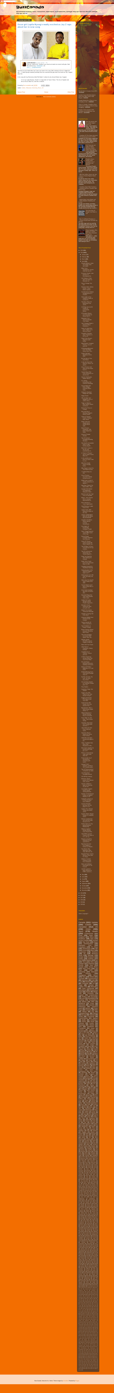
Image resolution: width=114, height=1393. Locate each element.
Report (93, 1126)
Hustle (80, 1264)
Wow (92, 962)
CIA (81, 1323)
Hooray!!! (81, 1178)
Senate (91, 1357)
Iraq (79, 1220)
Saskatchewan (85, 1105)
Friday (96, 1298)
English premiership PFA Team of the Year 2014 (86, 699)
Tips (83, 977)
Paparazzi (96, 1346)
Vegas (93, 1282)
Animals (91, 985)
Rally (93, 1067)
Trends (96, 1136)
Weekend (84, 1314)
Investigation (82, 1206)
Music (39, 88)
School (86, 1112)
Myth (92, 1240)
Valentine (81, 1214)
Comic (86, 1087)
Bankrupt (87, 1321)
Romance (96, 1356)
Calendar (87, 1288)
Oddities (88, 960)
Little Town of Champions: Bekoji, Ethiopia (87, 648)
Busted (88, 982)
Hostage (86, 1301)
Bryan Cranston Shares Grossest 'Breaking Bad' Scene (87, 631)
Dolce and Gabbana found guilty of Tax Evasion (86, 865)
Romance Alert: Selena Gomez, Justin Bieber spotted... (87, 288)
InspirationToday (84, 1013)
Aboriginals (92, 1198)
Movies (91, 1052)
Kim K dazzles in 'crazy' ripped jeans (87, 503)
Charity (85, 1200)
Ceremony (88, 1254)
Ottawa (84, 1011)
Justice (80, 1134)
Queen (80, 1310)
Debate (92, 1028)
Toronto (81, 965)
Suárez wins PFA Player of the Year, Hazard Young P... (86, 694)
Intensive (82, 1335)
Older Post (71, 92)
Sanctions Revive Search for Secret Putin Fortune (86, 734)
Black (86, 1101)
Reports (88, 973)
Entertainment (88, 943)
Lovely (92, 1023)
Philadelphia (81, 1349)
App (88, 1231)
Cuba (80, 1234)
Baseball (81, 1175)
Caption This (83, 986)
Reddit (81, 1356)
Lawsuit (96, 1050)
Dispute (93, 1132)
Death (88, 1083)
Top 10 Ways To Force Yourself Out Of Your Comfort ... (87, 548)
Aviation (83, 1063)
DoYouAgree (82, 1045)
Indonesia (87, 1190)
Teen (89, 1136)
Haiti (95, 1263)
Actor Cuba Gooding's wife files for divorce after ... (87, 591)
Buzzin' (88, 1008)
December (84, 890)
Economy (91, 993)
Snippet (94, 1360)
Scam (80, 1312)
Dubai (95, 1294)
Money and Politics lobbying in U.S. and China (87, 668)
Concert (88, 1256)
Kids (86, 1239)
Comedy (81, 1176)
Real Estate (82, 1136)
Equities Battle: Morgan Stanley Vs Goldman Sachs (87, 815)
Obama (80, 1162)
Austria (80, 1320)
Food (94, 1166)
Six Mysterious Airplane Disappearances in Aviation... (87, 293)
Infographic (84, 1089)
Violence (88, 1061)
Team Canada (87, 1182)
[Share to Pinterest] (49, 85)
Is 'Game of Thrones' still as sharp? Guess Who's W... (87, 454)
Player (94, 1170)
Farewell (88, 1010)
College (84, 1324)
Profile (85, 1353)
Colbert (80, 1324)
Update (95, 922)
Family (81, 958)
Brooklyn (96, 1321)
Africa (92, 937)
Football (96, 1049)
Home (46, 92)
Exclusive (81, 1029)
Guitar (90, 1263)
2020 (81, 904)
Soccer (95, 975)
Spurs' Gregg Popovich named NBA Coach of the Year (87, 533)
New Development (90, 1035)
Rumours (88, 1076)
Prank (80, 1272)
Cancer (80, 1123)
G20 (95, 1262)
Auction (89, 1319)
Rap (87, 1274)
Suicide (87, 1155)
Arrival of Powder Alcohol (85, 435)
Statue (90, 1361)
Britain (90, 1252)
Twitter (80, 1087)
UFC (97, 1247)
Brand (87, 1175)
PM (95, 1151)
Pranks (80, 1163)
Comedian (81, 1074)
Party (80, 1152)
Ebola (93, 1041)
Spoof (80, 1227)
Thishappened (92, 1227)
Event (94, 1295)
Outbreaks (92, 1162)
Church (96, 1216)
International (82, 990)
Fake (81, 1235)
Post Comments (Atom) (49, 96)
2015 (81, 893)
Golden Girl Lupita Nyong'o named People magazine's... (87, 601)
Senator (96, 1357)
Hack (88, 1188)
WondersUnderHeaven (92, 1103)
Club (87, 1255)
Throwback (81, 1228)
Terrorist (88, 1143)
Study (80, 1155)
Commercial (93, 1255)
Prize (90, 1272)
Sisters (87, 1211)
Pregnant (93, 1152)
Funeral (94, 1235)
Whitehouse (81, 1198)
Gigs (84, 1114)
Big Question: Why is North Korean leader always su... (87, 709)
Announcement (93, 978)
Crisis (88, 929)
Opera (86, 1346)
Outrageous (82, 975)
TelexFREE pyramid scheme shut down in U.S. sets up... (87, 835)
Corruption (81, 1327)
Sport (81, 931)
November (84, 888)
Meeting (80, 1306)
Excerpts (87, 1140)
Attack (91, 1069)
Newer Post (21, 92)
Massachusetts (82, 1341)
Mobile (96, 1191)
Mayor (94, 1222)
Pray (85, 1122)
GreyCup (88, 1236)
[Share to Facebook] (47, 85)
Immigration (82, 1046)
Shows (86, 1226)
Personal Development (92, 1058)
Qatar (81, 1354)
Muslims (89, 1306)
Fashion (90, 958)
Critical (82, 1258)
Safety (96, 1275)
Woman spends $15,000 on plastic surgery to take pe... (87, 641)
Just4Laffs (96, 1302)
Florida (89, 1166)
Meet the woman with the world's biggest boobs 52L (91, 123)
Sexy (81, 1226)
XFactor (80, 1284)
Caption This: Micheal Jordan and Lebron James (87, 810)
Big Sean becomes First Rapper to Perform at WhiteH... (87, 845)
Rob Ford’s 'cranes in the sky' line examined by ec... (86, 449)
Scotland (82, 1276)
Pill (91, 1349)
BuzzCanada (30, 7)
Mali (95, 1305)
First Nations (86, 1202)
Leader (84, 1191)
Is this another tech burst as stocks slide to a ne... (87, 459)
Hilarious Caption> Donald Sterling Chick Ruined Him (86, 830)
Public (89, 1244)
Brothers (96, 1287)
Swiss (85, 1364)
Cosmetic (80, 1293)
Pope (87, 1194)
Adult (80, 1231)
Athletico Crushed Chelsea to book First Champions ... (87, 860)
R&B (85, 1354)
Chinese (83, 1125)
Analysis (95, 1116)
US (42, 88)
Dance (86, 1259)
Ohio (80, 1308)
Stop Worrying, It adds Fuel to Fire (87, 507)
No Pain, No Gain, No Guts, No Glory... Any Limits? (87, 678)
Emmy (91, 1330)
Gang (81, 1299)
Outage (90, 1346)
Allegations (81, 1057)
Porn (95, 1271)
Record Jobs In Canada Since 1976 (88, 91)
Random (83, 1047)
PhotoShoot (82, 1085)
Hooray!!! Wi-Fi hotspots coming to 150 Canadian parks (87, 766)
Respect (81, 1246)
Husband (84, 1160)
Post (91, 1224)
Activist (89, 1286)
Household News (83, 1079)
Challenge (93, 1290)
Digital (84, 1294)
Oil (79, 1122)
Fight (84, 1187)
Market (91, 1107)
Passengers (81, 1243)
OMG (92, 1001)
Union (87, 1282)
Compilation (92, 1063)
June (83, 876)
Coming (94, 1324)
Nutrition (87, 1121)
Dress (91, 1218)
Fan (86, 1297)
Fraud (82, 1050)
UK (84, 953)
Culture (89, 1293)
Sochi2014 (93, 1226)
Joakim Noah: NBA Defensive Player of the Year (87, 511)
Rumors (83, 1096)
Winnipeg (82, 1025)
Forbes (94, 1202)
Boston (91, 1287)
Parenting (81, 1194)
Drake (80, 1140)
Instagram (91, 1074)
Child (96, 1158)
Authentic (87, 1320)
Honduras (81, 1301)
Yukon (93, 1368)
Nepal (85, 1343)
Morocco (84, 1342)
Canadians (82, 947)
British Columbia (90, 1043)
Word (94, 1283)
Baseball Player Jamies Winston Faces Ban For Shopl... (87, 855)
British (93, 1100)
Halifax (94, 1188)
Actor (82, 1104)
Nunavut (87, 1345)
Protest (96, 1046)
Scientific (93, 1171)
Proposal (81, 1210)
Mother (80, 1103)
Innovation (81, 1086)
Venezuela (94, 1367)
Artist (80, 1319)
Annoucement (91, 1199)
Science (81, 1090)
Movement (83, 1267)
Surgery (93, 1163)
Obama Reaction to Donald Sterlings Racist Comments (86, 714)
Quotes (83, 1054)
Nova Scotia (84, 1208)
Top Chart (86, 942)
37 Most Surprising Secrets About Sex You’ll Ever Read (86, 658)
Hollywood (28, 88)
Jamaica (81, 1302)
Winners (85, 1183)
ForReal (81, 1098)
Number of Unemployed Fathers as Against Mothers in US (87, 795)
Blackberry (86, 1287)
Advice (87, 1316)
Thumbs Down (82, 1129)
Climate (82, 1255)
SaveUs (91, 1005)
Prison (86, 1154)
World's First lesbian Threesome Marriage (87, 610)
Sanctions (86, 1357)
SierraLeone (81, 1360)
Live (88, 1266)
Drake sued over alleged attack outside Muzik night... (85, 423)
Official (95, 1306)
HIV (89, 1299)
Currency (86, 1327)
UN (79, 1183)
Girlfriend (89, 1148)
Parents (88, 1270)
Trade (94, 1182)
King (88, 1222)
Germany (95, 1187)
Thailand (94, 1364)
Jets (86, 1302)
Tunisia (80, 1367)
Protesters (90, 1353)
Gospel (88, 1332)
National (96, 1207)
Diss (87, 1031)
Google (82, 1204)
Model (87, 1119)
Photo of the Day (82, 1309)
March (83, 259)
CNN (96, 1215)
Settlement (88, 1358)
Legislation (81, 1081)
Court (80, 982)
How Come (86, 968)
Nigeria (94, 1192)
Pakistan (88, 1170)
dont (95, 1314)
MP (97, 1266)
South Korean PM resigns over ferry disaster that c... (86, 704)
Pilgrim (87, 1349)
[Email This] (42, 85)
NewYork (92, 1160)
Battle (84, 1020)
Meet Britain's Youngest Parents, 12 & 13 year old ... (87, 345)
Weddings (81, 1130)
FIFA (80, 1187)
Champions (88, 1123)
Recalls (96, 1354)
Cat (87, 1290)
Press (80, 1100)
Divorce (80, 1133)
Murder (80, 1121)
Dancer (91, 1327)
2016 (81, 895)
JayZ (89, 1335)
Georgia (80, 1263)
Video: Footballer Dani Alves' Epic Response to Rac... (87, 744)
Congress (93, 1232)
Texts (89, 1364)
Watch (88, 1230)
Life (85, 1167)
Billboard (80, 1287)
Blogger (77, 1380)
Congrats (81, 1049)
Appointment (87, 1317)
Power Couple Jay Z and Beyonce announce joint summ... (86, 760)
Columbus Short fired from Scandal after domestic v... (86, 724)
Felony (81, 1331)
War (94, 1143)
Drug (96, 1218)
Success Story (83, 1042)
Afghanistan (81, 1251)
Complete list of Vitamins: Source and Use (86, 653)
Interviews (82, 1005)
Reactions (81, 1171)
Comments (90, 1016)
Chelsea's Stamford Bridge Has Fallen (86, 392)
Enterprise (89, 1159)
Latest (94, 1336)
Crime (93, 1078)
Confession (95, 1256)
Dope (88, 1041)
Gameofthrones (88, 1203)
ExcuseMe (94, 996)
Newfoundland (94, 1178)
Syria (80, 1182)
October (84, 885)
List (88, 1081)
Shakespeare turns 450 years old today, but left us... (87, 576)
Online (89, 1151)
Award (83, 1137)
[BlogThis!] (44, 85)
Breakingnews (82, 1071)
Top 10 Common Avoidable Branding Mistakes (87, 439)
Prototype (96, 1353)
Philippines (83, 1179)
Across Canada (83, 940)
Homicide (94, 1299)
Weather (81, 1144)
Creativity (92, 1097)
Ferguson (90, 1125)
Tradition (85, 1365)
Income (88, 1238)
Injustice (96, 1301)
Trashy (88, 1116)
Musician (87, 1141)
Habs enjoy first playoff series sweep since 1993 (87, 581)
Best (97, 1231)
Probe (94, 1272)
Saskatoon (81, 1211)
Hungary (90, 1334)
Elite (95, 1328)
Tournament (91, 1092)
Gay (93, 1011)
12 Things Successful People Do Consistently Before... (87, 309)
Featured (91, 957)
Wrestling (81, 1250)
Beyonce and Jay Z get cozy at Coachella (87, 494)
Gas (85, 1299)
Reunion (86, 1356)
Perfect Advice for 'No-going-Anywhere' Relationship (87, 825)
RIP (96, 948)
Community (81, 1256)
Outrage (83, 1242)
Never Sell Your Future (87, 644)
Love (83, 998)
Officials (88, 1268)
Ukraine (82, 1230)
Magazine (83, 1052)
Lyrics (94, 1167)
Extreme (95, 1104)
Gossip (89, 1050)
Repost (80, 1036)
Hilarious (91, 1029)
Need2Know (84, 1126)
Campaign (85, 983)
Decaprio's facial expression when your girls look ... (86, 606)
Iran (86, 1335)
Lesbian (80, 1338)
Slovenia (96, 1312)
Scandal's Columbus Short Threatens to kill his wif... (86, 335)
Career (86, 1038)
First (92, 1087)
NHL (94, 1081)
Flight (80, 1262)
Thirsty (80, 1092)
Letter (94, 1239)
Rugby (81, 1357)
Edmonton (81, 1148)
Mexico (90, 1191)
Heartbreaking (90, 1098)
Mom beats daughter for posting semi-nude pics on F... (87, 749)
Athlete (88, 992)
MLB (85, 1305)
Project (96, 1224)
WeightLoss (90, 1314)
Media (93, 1064)
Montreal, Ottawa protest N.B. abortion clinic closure (87, 780)
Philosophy (89, 1243)
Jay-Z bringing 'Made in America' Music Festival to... (87, 325)
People (80, 1271)
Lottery (92, 1266)
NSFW (90, 1207)
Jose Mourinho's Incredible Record (86, 773)
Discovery (85, 980)
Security (90, 1312)
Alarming (91, 963)
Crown (85, 1293)
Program (94, 1194)
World (93, 1042)
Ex (79, 1202)
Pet (85, 1271)
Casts (90, 1323)
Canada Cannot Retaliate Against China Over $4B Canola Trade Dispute (87, 96)
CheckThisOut (83, 1018)
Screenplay (85, 1312)
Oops (94, 1039)
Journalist (81, 1239)
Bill (95, 1214)
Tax (88, 1212)
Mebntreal (94, 1341)
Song (85, 1172)
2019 (81, 902)
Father (87, 1133)
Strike (95, 1361)
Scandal (95, 940)
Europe (81, 957)
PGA (94, 1268)
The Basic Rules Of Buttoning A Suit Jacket (86, 303)
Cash (85, 1323)
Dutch (91, 1328)
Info (94, 1083)
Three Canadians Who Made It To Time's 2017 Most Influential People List (91, 232)
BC (90, 1137)
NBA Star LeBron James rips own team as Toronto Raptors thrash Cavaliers (88, 176)
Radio (88, 1354)
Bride (91, 1321)
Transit (94, 1365)
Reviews (89, 1054)
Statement (85, 1361)
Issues (80, 1167)
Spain (81, 1313)
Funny (84, 950)
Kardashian (81, 1222)
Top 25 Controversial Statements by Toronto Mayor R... (86, 553)
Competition (84, 1097)
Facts (82, 1219)
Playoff (89, 1309)
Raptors (88, 1210)
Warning (80, 1368)
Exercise (96, 1330)
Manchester (93, 1339)
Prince (80, 1154)
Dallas (80, 1259)
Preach (89, 1352)
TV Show (94, 947)
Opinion (95, 1018)
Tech (84, 962)
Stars (87, 1279)
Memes (89, 1046)
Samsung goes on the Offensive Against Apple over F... (87, 571)
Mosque (89, 1342)
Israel (94, 1238)
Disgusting (92, 1118)
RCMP (93, 1134)
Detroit (80, 1294)
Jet (95, 1220)
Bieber (80, 1200)
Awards (81, 967)
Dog (88, 1294)
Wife (88, 1130)
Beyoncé (83, 1158)
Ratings (85, 1310)
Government (86, 948)
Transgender (89, 1228)
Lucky (91, 1338)
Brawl (89, 1186)
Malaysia (90, 1305)
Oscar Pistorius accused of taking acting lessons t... (86, 477)
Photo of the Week (84, 1032)
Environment (87, 1295)
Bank (94, 1174)
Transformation (92, 1280)
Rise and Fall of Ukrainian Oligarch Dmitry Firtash (86, 413)
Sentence (81, 1143)
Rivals (82, 1053)
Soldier (80, 1361)
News (96, 942)
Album (89, 1156)
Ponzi (89, 1350)
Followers (86, 1331)
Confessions (81, 1325)
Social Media (93, 967)
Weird (85, 1368)
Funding (89, 1187)
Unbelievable (93, 995)
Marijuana (86, 1240)
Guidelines (94, 1332)
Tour (82, 1196)
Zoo (97, 1368)
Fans (96, 1159)
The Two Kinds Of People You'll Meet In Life (91, 212)
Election (93, 1031)
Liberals (89, 1206)
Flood (84, 1298)
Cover (91, 1200)
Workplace (93, 1183)
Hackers (94, 1219)
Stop (90, 1195)
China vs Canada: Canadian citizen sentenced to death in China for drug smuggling (88, 106)
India (80, 1141)
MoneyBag (94, 986)
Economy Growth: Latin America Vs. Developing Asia (87, 275)
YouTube (87, 1250)
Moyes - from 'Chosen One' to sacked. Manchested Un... (87, 499)
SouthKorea (87, 1278)
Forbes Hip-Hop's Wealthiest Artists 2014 (86, 355)
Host (95, 1204)
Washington (88, 1283)
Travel (94, 1212)
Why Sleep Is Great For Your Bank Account (87, 468)
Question (90, 1179)
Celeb (88, 1104)
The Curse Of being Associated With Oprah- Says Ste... (86, 636)
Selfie (96, 1179)
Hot (86, 1334)
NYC (94, 1141)
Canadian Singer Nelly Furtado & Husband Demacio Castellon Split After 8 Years (88, 188)
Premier (94, 1352)
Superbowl (95, 1155)
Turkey (90, 1313)
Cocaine (87, 1232)
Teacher (85, 1227)
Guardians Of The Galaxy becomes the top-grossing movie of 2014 (88, 136)
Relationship (88, 1110)
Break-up (93, 1175)
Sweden (80, 1364)
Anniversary (95, 1251)
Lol (93, 983)
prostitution (83, 1286)
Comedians (95, 1053)
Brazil (94, 1186)
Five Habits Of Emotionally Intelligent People (86, 528)
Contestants (88, 1325)
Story (93, 1128)
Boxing (93, 1112)
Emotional (93, 1259)
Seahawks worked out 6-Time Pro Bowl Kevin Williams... (87, 800)
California (81, 1254)
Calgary (92, 1093)
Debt (81, 1218)
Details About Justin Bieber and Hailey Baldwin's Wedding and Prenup (87, 201)
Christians (89, 1216)
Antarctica (81, 1317)
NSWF (80, 1343)
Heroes (80, 1119)
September (85, 883)
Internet (93, 1101)
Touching (81, 978)
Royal (87, 1171)
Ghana (96, 1331)
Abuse (94, 1230)
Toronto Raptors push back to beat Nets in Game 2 (87, 586)
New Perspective (85, 1192)
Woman (92, 1085)
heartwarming (94, 1284)
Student (80, 1174)
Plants (80, 1350)
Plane (86, 1152)
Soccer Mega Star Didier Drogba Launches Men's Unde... (86, 388)
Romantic (94, 1310)
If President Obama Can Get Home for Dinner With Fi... (86, 315)
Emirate (86, 1330)
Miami (85, 1306)
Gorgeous (82, 1332)
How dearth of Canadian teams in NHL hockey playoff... (87, 444)
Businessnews (82, 1093)
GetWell (96, 1203)
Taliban (82, 1212)
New (91, 938)
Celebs (23, 88)
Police (84, 1021)
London (89, 1167)
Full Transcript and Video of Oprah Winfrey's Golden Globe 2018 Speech (91, 147)
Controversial (89, 933)
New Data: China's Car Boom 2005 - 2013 (87, 486)
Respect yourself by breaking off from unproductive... (86, 840)
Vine (88, 1248)
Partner (94, 1308)
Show (80, 1172)
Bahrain (93, 1320)
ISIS (88, 1064)
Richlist (94, 1210)
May (83, 874)
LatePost (90, 1150)
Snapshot (82, 937)
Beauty (95, 1013)
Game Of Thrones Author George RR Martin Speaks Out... (87, 543)
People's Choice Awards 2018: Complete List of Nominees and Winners (87, 111)
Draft (91, 1294)
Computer (89, 1291)
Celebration (94, 1020)
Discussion (89, 1094)
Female (94, 1260)
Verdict (81, 1016)
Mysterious (88, 1108)
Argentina (94, 1317)
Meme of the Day (83, 1207)
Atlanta (84, 1319)
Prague (84, 1352)
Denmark (80, 1328)
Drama (93, 1147)
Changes (93, 1146)
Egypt (82, 1159)
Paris (96, 1094)
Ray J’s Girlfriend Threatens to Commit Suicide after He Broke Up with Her (88, 220)
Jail (89, 1264)
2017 (81, 897)
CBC (81, 1288)
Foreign (80, 1203)
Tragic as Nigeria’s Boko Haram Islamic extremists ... (87, 404)
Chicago (82, 1216)
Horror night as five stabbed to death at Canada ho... (87, 298)
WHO (80, 1314)
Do (94, 1139)
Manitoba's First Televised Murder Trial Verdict (86, 320)
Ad (91, 1214)
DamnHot (95, 1130)
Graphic (87, 1219)
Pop (87, 1134)
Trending (81, 1000)
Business (81, 1083)
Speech (94, 1246)
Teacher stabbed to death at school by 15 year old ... (86, 785)
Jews (93, 1335)
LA (90, 1239)
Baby (80, 1101)
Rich (89, 1310)
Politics (84, 996)
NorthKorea (81, 1223)
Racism (80, 1274)
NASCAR (94, 1342)
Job (97, 1125)
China (83, 1118)
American (95, 1144)
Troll (94, 1105)
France (88, 1298)
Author (92, 1231)
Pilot (95, 1349)
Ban (85, 1107)
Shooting (85, 1195)
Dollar (86, 1218)
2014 (81, 252)
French (89, 1262)
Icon (97, 1087)
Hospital (81, 1190)
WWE (88, 1196)
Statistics (95, 1032)
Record (83, 1015)
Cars (81, 1232)
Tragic (80, 985)
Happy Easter (84, 395)
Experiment (81, 1297)
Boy (86, 1252)
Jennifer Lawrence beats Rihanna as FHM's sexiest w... (86, 870)
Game (93, 1140)
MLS (95, 1338)
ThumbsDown (93, 1000)
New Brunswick (90, 1168)
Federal (86, 1111)
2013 (81, 250)
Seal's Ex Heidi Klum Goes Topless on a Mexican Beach (86, 330)
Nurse (96, 1223)
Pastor (94, 1270)
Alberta (88, 1049)
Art (86, 1082)
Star (94, 1086)
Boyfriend (85, 1215)
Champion (92, 1047)
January (84, 254)
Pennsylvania (83, 1347)
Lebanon (82, 1266)
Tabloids (92, 1015)
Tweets (96, 1228)
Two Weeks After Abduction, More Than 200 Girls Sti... (87, 850)
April (83, 261)
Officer (82, 1115)
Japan (90, 1220)
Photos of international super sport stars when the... (87, 754)
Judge (90, 1302)
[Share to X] (45, 85)
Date (95, 1327)
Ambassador (82, 1199)
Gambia (91, 1331)
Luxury (80, 1305)
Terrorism (95, 952)
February (84, 256)
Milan (80, 1342)
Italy (80, 1191)
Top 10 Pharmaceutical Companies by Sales (87, 770)
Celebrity (95, 1164)
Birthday (81, 1164)
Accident (83, 1156)
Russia (80, 1128)
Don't (80, 960)
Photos (88, 1065)
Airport (88, 1251)
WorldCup (82, 1003)
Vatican (88, 1367)
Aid (84, 1231)
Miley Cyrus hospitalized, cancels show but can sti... (87, 270)
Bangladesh (81, 1321)
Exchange (87, 1260)
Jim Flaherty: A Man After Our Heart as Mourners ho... (86, 280)
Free (92, 1298)
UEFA (84, 1367)
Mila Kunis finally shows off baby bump (86, 464)
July (83, 879)
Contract (94, 1291)
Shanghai (94, 1358)
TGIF (91, 1279)
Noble (96, 1240)
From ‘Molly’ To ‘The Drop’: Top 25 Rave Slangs (87, 719)
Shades (94, 1276)
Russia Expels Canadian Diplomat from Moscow (86, 538)
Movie (93, 1119)
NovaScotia (89, 1223)
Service (81, 1358)
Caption (90, 1158)
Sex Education (84, 1181)
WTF (80, 1026)
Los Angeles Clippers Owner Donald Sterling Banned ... (86, 790)
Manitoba (87, 1078)
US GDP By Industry (86, 776)
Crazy (92, 1003)
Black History (82, 1186)
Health (95, 931)
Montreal (81, 1065)
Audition (94, 1319)
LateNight (81, 1058)
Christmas (95, 1096)
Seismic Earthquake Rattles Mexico (86, 377)
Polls (85, 1350)
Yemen (89, 1368)
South (94, 1172)
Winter (94, 1248)
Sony (89, 1172)
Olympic (83, 1151)
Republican (81, 1275)
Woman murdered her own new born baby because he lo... (87, 820)
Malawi (85, 1339)
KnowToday (95, 1264)
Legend (81, 995)
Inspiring (94, 1190)
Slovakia (88, 1360)
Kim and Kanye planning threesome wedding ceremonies (87, 663)
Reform (93, 1274)
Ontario (92, 1025)
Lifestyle (81, 963)
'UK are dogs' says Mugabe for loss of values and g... (86, 399)
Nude (80, 1112)
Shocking (93, 1181)
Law (97, 1150)
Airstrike (87, 1184)
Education (81, 1041)
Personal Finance (84, 1075)
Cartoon (81, 1094)
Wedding (95, 1061)
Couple (90, 1060)
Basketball (84, 1072)
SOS (90, 970)
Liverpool (86, 1338)
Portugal (94, 1350)
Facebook (82, 1166)
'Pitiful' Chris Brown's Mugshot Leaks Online (86, 340)
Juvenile (81, 1023)
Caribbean (81, 1290)
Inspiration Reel (85, 945)
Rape (80, 1195)
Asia (91, 965)
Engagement (95, 1234)
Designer (94, 1293)
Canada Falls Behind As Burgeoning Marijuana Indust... (86, 490)
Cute (87, 1147)
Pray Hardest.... (85, 687)
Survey (80, 1247)
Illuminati (96, 1334)
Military (84, 1001)
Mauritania (88, 1341)
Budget (91, 1215)
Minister (80, 1168)
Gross (85, 1263)
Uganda (80, 1282)
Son (87, 1128)
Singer (96, 1054)
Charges (96, 1123)
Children (88, 1139)
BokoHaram (88, 1164)
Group (94, 1236)
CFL (95, 1252)
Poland (94, 1309)
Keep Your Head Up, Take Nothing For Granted (86, 558)
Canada (82, 922)
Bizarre (92, 1057)
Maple (94, 1206)
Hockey (80, 1043)
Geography (81, 1236)
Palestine (81, 1270)
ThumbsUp (82, 1028)
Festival (93, 1133)
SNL (92, 1275)
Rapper (83, 1060)
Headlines (82, 938)
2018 (81, 899)
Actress (81, 1069)
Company (81, 1147)
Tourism (81, 1068)
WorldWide (91, 998)
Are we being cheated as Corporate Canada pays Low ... (87, 683)
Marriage (90, 955)
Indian (91, 1301)
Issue (93, 1111)
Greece (89, 1204)
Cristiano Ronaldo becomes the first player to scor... (86, 805)
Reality (88, 1086)
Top (79, 1038)
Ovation (84, 1308)
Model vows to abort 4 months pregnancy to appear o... (87, 482)
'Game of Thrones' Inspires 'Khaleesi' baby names (86, 418)
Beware (93, 1072)
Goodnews (90, 1026)
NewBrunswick (93, 1343)
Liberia (80, 1240)
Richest (90, 1356)
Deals (92, 1021)
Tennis (86, 1100)
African (80, 1184)
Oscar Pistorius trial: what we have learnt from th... (87, 368)
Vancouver (92, 1056)
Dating (96, 982)
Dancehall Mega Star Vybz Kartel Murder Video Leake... (87, 596)
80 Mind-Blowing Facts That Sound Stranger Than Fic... (87, 673)
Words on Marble (86, 1034)
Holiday (93, 1176)
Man (90, 1114)
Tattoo (92, 1247)
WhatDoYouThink (90, 1068)
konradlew (65, 1380)
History (83, 1056)
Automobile (92, 1082)
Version (94, 1313)
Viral (87, 1214)
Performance (92, 1347)
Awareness (82, 952)
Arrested (94, 1184)
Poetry (89, 1115)
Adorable (94, 1250)
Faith (93, 980)
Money (96, 1114)
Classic (94, 1323)
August (84, 881)
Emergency (81, 1330)
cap (80, 1369)
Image (85, 1264)
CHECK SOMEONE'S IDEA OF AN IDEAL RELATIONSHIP (87, 516)
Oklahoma (81, 1346)
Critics (88, 1258)
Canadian (83, 927)
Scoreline (93, 1154)
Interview (86, 1067)
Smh (80, 1278)
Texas (96, 1279)
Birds (80, 1215)
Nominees (81, 1170)
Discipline (86, 1328)
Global (92, 977)
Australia (92, 1122)
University (92, 1129)
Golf (87, 1176)
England (81, 1260)
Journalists (88, 1336)
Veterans (81, 1283)
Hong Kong (81, 1334)
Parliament (92, 1242)
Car (79, 1114)
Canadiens (93, 1288)
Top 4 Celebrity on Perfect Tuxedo (86, 626)
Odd (94, 1121)
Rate (92, 1354)
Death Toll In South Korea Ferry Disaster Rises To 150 (87, 563)
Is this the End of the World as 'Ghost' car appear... (87, 363)
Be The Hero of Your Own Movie (86, 359)
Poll (87, 1224)
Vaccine (83, 1248)
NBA (96, 1010)
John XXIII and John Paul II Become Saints (86, 729)
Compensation (82, 1291)
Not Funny (87, 1039)
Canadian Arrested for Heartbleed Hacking (87, 567)
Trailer (90, 1365)
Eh (95, 1200)
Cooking (94, 1325)
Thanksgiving (83, 1280)
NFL (97, 1052)
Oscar (86, 1162)
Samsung (87, 1246)
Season (88, 1276)
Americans (93, 1316)
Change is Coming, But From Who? (87, 614)
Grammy (83, 1188)
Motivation (94, 972)
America (81, 1082)
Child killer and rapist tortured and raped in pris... (87, 739)
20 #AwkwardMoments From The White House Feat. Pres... (87, 350)
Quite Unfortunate (88, 988)
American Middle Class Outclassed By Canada (87, 619)
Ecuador (80, 1295)
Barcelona (94, 1286)
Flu (84, 1262)
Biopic (81, 1252)
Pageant (93, 1208)
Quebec (92, 1045)
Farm (90, 1297)
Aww (80, 1107)
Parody (89, 1308)
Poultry (80, 1352)
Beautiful (96, 1156)
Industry (87, 1178)
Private (85, 1272)
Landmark (92, 1079)
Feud (80, 1298)
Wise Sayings (94, 1071)
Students (96, 1195)
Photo (80, 935)
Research (81, 1031)
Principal (80, 1353)
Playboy (90, 1271)
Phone (82, 1224)
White (87, 1144)
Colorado (90, 1324)
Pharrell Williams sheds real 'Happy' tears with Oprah (87, 265)
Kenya (82, 1150)
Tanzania (86, 1247)
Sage (86, 1163)
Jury (97, 1148)
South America (91, 1090)
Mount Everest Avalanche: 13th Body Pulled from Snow (86, 430)
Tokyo (80, 1365)
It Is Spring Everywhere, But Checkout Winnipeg (87, 382)
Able (88, 1053)
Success (85, 1313)
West (94, 1196)
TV (89, 1096)
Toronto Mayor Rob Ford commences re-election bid (87, 373)
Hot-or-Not (81, 1064)
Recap (94, 1244)
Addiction (80, 1316)
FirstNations (87, 1235)
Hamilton (81, 1238)
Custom (94, 1258)
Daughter (84, 1132)
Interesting (34, 88)
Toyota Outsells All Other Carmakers (86, 623)
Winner (87, 1174)
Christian (95, 1254)
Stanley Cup (95, 1211)
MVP (80, 1339)
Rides (87, 1275)
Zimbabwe (86, 1284)
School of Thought (90, 1036)
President (92, 1089)
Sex (96, 960)
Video (91, 935)
